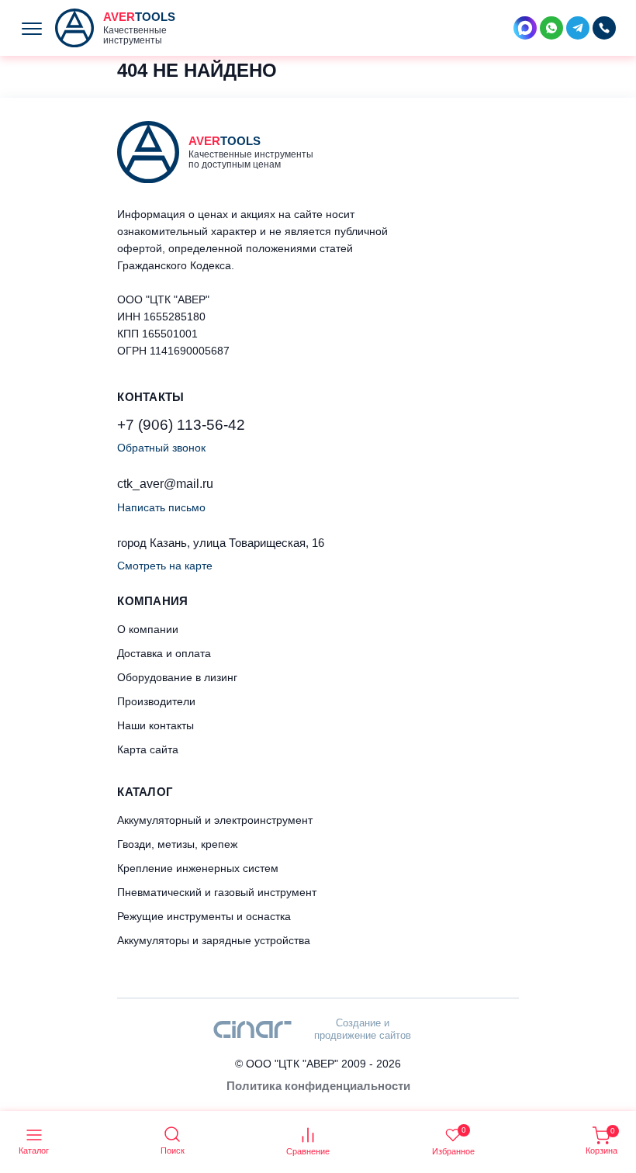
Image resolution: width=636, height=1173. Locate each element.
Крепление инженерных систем (197, 868)
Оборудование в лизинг (177, 677)
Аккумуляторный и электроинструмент (215, 820)
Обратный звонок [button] (161, 447)
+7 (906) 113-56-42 (181, 425)
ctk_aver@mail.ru (165, 483)
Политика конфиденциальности (318, 1085)
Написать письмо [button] (161, 507)
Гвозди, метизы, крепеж (177, 844)
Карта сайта (147, 749)
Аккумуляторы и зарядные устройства (213, 940)
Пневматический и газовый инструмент (216, 892)
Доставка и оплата (164, 653)
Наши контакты (155, 725)
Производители (156, 701)
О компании (147, 629)
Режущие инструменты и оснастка (204, 916)
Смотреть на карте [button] (165, 565)
